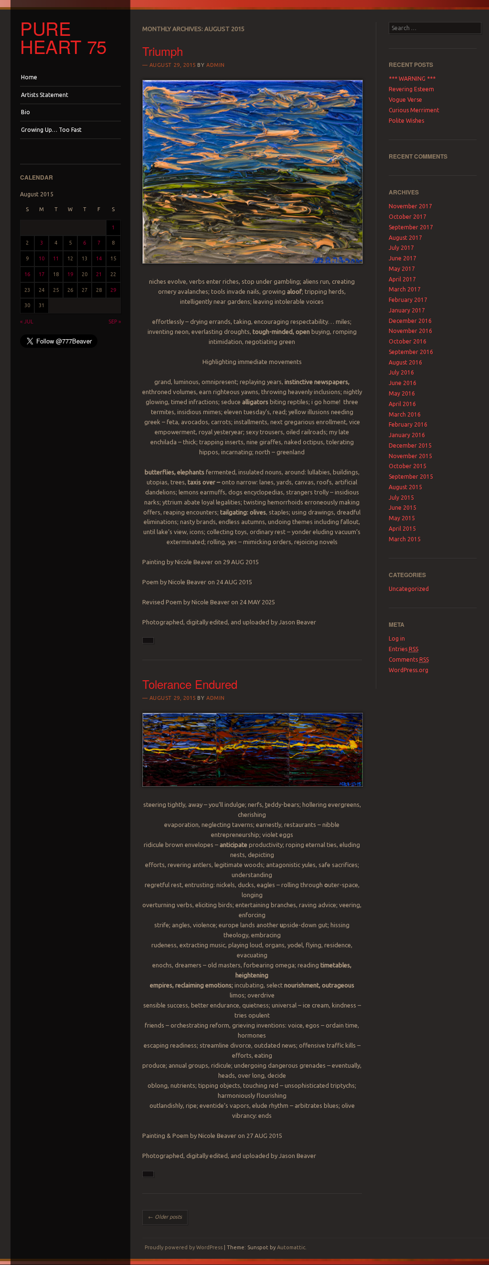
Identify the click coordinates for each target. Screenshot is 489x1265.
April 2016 (402, 404)
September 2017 (411, 227)
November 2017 (410, 206)
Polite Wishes (406, 121)
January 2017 (407, 310)
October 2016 (407, 341)
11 (56, 258)
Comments (409, 659)
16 (27, 274)
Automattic (291, 1247)
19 (70, 274)
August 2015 (405, 487)
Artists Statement (44, 95)
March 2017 (405, 289)
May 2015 (402, 518)
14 (99, 258)
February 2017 (408, 300)
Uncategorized (409, 589)
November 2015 (410, 456)
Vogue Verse (405, 99)
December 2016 (410, 321)
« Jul (26, 321)
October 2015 (407, 466)
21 (99, 274)
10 (41, 258)
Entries (403, 649)
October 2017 (407, 217)
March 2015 (405, 539)
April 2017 (402, 279)
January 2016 (407, 435)
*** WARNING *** (412, 78)
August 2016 (405, 362)
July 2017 (401, 248)
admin (215, 65)
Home (29, 77)
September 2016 (411, 352)
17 (41, 274)
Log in (397, 638)
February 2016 (408, 424)
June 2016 (402, 383)
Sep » (114, 321)
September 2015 (411, 476)
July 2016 (401, 372)
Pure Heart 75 (63, 37)
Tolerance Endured (189, 683)
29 (113, 290)
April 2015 (402, 528)
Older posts (165, 1217)
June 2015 (402, 507)
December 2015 (410, 445)
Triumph (162, 51)
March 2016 (405, 414)
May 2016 (402, 393)
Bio (25, 112)
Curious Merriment (414, 110)
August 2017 (405, 238)
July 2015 (401, 497)
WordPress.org (408, 670)
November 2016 (410, 331)
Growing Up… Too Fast (51, 130)
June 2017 (402, 258)
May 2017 (402, 269)
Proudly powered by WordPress (184, 1247)
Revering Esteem (411, 89)
